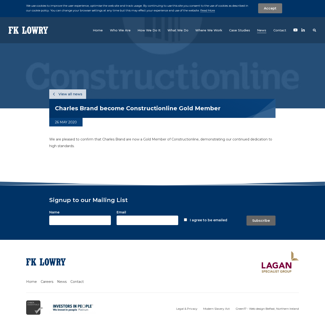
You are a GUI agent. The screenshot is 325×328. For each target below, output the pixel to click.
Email (121, 212)
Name (54, 212)
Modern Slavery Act (216, 308)
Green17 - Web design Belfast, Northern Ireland (267, 308)
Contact (77, 282)
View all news (70, 94)
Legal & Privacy (186, 308)
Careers (47, 282)
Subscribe (261, 220)
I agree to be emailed (208, 220)
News (62, 282)
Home (31, 282)
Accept (270, 8)
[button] (120, 30)
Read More (207, 10)
